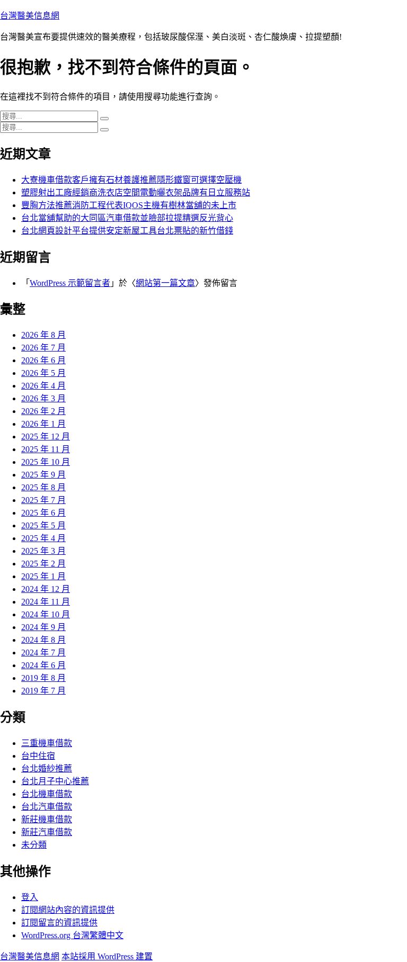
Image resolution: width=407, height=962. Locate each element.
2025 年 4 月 (43, 538)
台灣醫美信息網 (29, 15)
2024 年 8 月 (43, 639)
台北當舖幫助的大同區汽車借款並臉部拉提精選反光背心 (127, 217)
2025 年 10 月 (45, 461)
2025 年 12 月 (45, 436)
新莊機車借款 (46, 819)
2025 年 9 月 (43, 474)
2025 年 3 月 (43, 550)
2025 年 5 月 (43, 525)
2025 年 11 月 (45, 449)
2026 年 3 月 (43, 398)
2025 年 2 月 (43, 563)
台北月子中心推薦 (55, 781)
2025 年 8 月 (43, 487)
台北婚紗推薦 (46, 768)
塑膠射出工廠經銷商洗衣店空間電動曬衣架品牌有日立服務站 (135, 192)
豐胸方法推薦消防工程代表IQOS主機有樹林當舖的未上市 (128, 205)
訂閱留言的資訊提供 (59, 922)
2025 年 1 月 (43, 576)
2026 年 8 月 (43, 334)
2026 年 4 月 (43, 385)
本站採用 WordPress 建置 (107, 956)
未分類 (34, 844)
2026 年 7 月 (43, 347)
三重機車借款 (46, 743)
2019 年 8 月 (43, 677)
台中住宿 (38, 755)
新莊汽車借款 (46, 832)
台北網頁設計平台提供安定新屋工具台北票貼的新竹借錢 (127, 230)
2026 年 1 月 (43, 423)
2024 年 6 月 (43, 665)
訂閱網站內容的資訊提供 (67, 909)
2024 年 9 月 (43, 627)
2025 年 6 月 (43, 512)
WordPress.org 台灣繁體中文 (72, 935)
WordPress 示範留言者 (70, 282)
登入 (29, 897)
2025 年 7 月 (43, 500)
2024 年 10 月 (45, 614)
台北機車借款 (46, 793)
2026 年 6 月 (43, 360)
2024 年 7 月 (43, 652)
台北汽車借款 (46, 806)
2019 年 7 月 (43, 690)
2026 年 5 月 (43, 372)
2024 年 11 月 (45, 601)
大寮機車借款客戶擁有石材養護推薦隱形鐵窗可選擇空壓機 (131, 179)
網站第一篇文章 (165, 282)
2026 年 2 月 (43, 411)
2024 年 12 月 (45, 589)
